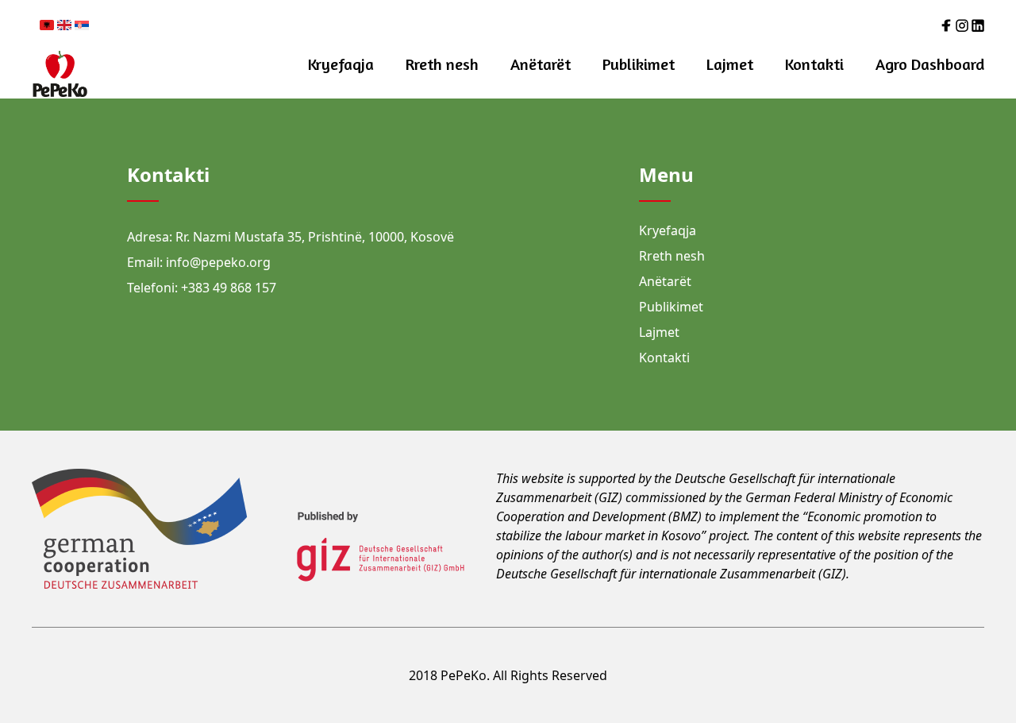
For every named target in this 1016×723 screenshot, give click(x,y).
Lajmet (729, 64)
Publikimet (638, 64)
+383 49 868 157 (228, 287)
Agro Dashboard (930, 64)
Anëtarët (540, 64)
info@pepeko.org (218, 262)
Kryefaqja (341, 64)
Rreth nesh (442, 64)
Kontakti (814, 64)
